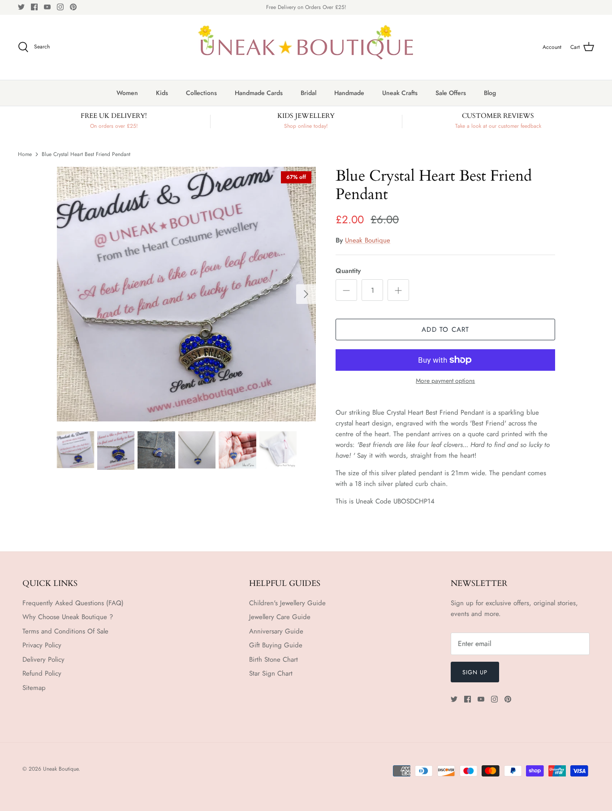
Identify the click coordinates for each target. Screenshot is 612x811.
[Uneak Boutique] (306, 47)
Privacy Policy (41, 645)
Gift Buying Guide (275, 645)
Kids (162, 92)
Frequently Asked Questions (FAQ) (73, 603)
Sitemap (34, 688)
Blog (490, 92)
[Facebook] (34, 7)
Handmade (349, 92)
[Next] (306, 294)
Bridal (308, 92)
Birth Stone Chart (273, 659)
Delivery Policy (43, 659)
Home (25, 154)
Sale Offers (450, 92)
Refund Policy (41, 673)
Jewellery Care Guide (279, 617)
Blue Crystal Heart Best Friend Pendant (86, 154)
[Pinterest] (73, 7)
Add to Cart (445, 329)
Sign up (474, 672)
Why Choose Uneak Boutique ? (67, 617)
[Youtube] (47, 7)
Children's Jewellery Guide (287, 603)
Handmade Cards (259, 92)
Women (127, 92)
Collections (201, 92)
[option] (186, 294)
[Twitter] (21, 7)
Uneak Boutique (367, 240)
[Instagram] (60, 7)
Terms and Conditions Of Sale (65, 631)
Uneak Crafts (400, 92)
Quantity (348, 271)
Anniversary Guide (276, 631)
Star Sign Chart (271, 673)
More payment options (445, 381)
